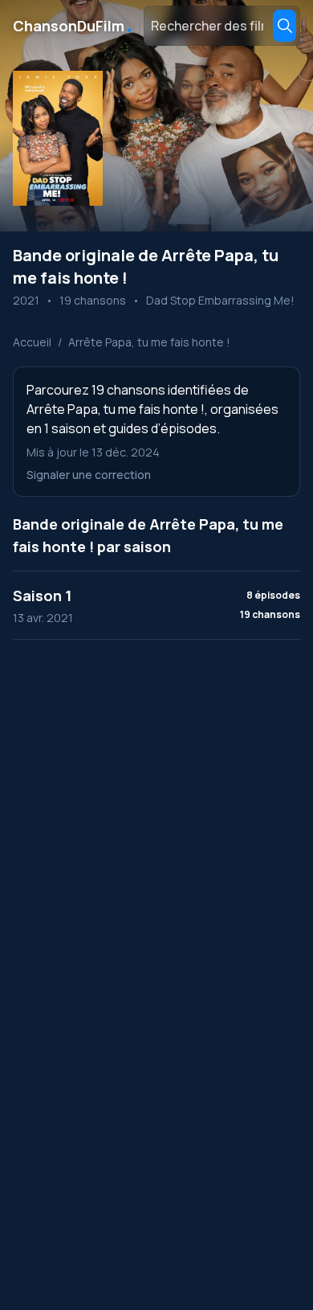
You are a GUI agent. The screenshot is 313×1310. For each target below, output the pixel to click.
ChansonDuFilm (73, 25)
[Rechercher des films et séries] (284, 26)
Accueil (32, 342)
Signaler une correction (88, 474)
